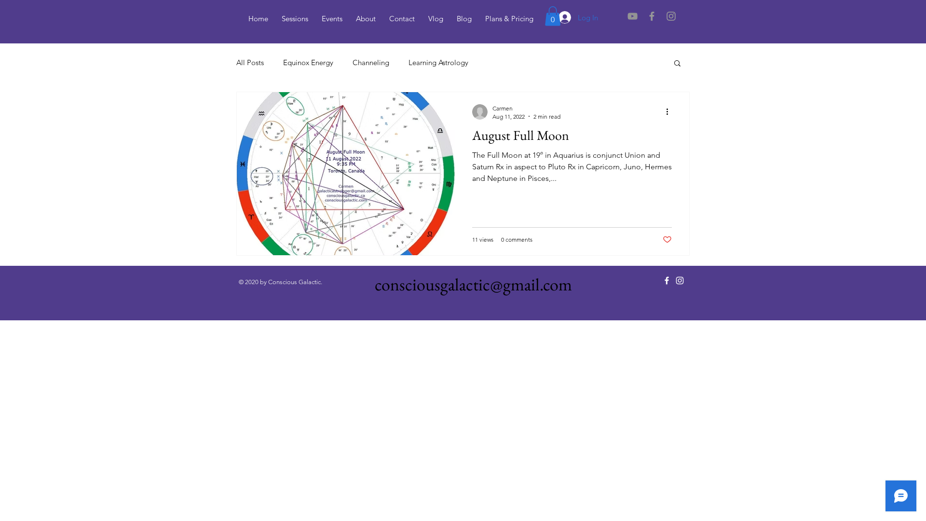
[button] (553, 16)
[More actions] (670, 112)
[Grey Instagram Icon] (671, 16)
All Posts (250, 62)
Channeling (371, 62)
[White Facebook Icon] (667, 280)
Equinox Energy (308, 62)
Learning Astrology (438, 62)
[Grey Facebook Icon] (652, 16)
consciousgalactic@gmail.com (473, 284)
